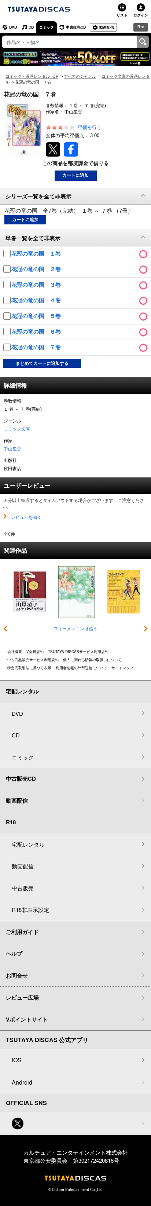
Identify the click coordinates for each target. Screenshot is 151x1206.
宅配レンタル (28, 844)
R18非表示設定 (30, 909)
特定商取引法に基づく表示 (29, 667)
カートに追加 (75, 175)
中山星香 (12, 448)
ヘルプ (14, 953)
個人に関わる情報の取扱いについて (92, 659)
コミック (46, 27)
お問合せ (17, 975)
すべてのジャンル (80, 76)
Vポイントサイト (27, 1019)
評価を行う (90, 127)
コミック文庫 (17, 429)
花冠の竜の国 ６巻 (36, 332)
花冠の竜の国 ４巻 (36, 300)
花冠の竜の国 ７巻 (36, 347)
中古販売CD (76, 27)
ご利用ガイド (22, 932)
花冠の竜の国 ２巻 (36, 269)
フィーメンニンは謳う (75, 628)
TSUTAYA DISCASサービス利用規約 (78, 651)
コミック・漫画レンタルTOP (31, 76)
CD (31, 27)
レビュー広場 (22, 997)
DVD (13, 27)
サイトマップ (122, 667)
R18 (140, 26)
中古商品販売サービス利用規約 (33, 659)
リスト (122, 15)
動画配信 (106, 27)
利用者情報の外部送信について (81, 667)
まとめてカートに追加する (42, 363)
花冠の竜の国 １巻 (36, 253)
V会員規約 (35, 651)
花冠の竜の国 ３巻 (36, 285)
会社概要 (14, 651)
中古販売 (23, 888)
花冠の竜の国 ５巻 (36, 316)
